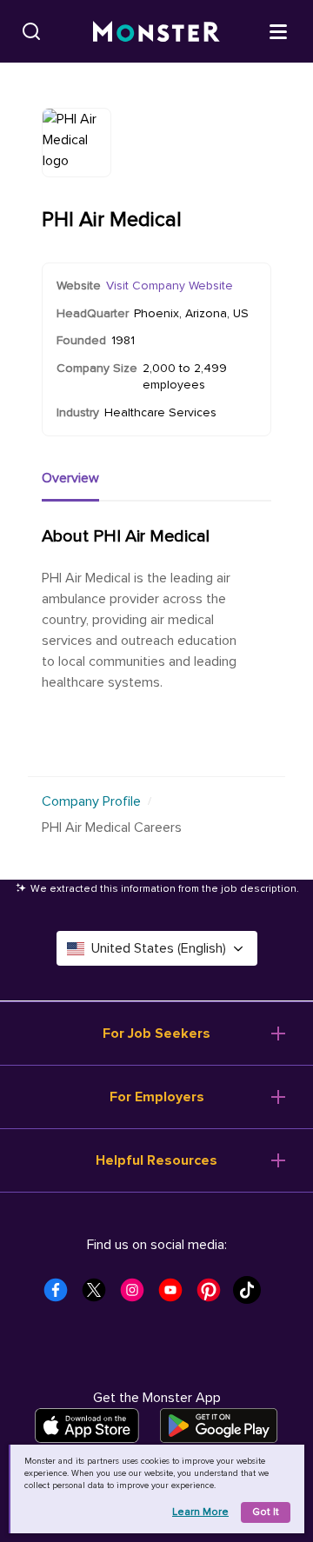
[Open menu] (278, 30)
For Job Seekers (156, 1033)
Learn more (200, 1512)
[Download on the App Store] (87, 1425)
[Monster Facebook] (61, 1295)
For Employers (157, 1097)
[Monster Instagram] (137, 1295)
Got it (265, 1512)
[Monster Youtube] (175, 1295)
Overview (70, 478)
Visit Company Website (169, 285)
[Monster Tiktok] (252, 1295)
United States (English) (158, 948)
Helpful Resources (156, 1160)
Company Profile (91, 801)
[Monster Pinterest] (214, 1295)
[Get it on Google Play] (219, 1425)
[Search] (31, 31)
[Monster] (156, 32)
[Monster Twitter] (99, 1295)
